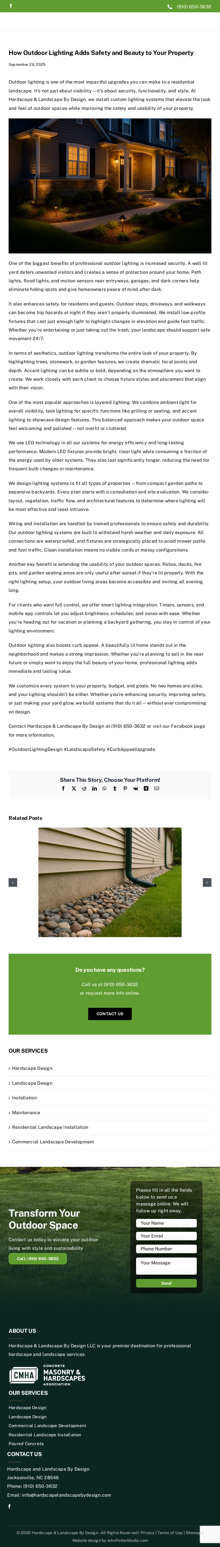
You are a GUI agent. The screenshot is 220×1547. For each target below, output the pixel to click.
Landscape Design (32, 1083)
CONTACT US (110, 1013)
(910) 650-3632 (194, 6)
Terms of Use (170, 1532)
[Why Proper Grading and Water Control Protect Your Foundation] (110, 830)
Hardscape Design (32, 1068)
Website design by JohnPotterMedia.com (110, 1540)
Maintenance (26, 1112)
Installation (24, 1097)
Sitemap (194, 1532)
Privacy (148, 1532)
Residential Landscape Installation (50, 1127)
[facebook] (11, 6)
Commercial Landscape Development (53, 1142)
